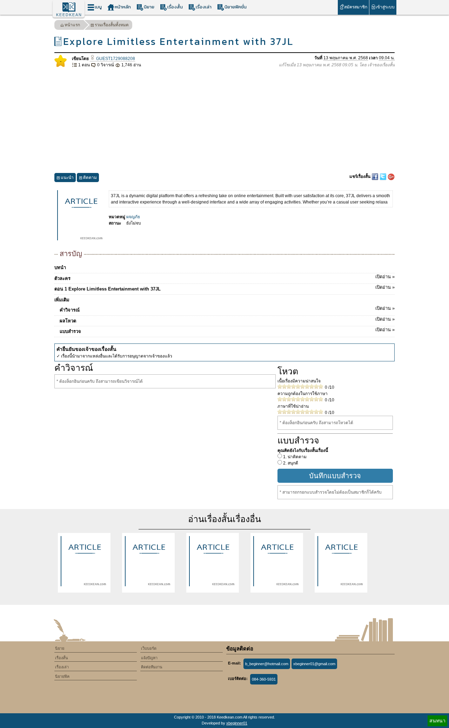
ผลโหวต (227, 319)
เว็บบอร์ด (148, 648)
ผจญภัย (133, 216)
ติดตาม (90, 177)
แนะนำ (67, 177)
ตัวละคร (224, 277)
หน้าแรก (72, 24)
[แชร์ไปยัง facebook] (375, 176)
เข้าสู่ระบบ (385, 7)
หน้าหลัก (123, 7)
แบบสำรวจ (227, 330)
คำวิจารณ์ (227, 309)
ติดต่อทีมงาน (151, 667)
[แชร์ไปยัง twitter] (384, 176)
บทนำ (60, 267)
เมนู (98, 7)
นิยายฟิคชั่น (235, 7)
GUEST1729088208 (115, 58)
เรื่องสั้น (175, 7)
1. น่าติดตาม (294, 456)
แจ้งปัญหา (149, 658)
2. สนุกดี (290, 463)
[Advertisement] (224, 121)
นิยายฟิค (62, 676)
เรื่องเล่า (204, 7)
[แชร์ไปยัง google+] (391, 176)
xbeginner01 (236, 723)
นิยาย (149, 7)
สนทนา (437, 720)
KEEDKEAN (69, 15)
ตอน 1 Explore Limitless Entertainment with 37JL (224, 288)
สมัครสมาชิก (355, 7)
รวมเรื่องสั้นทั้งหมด (112, 24)
